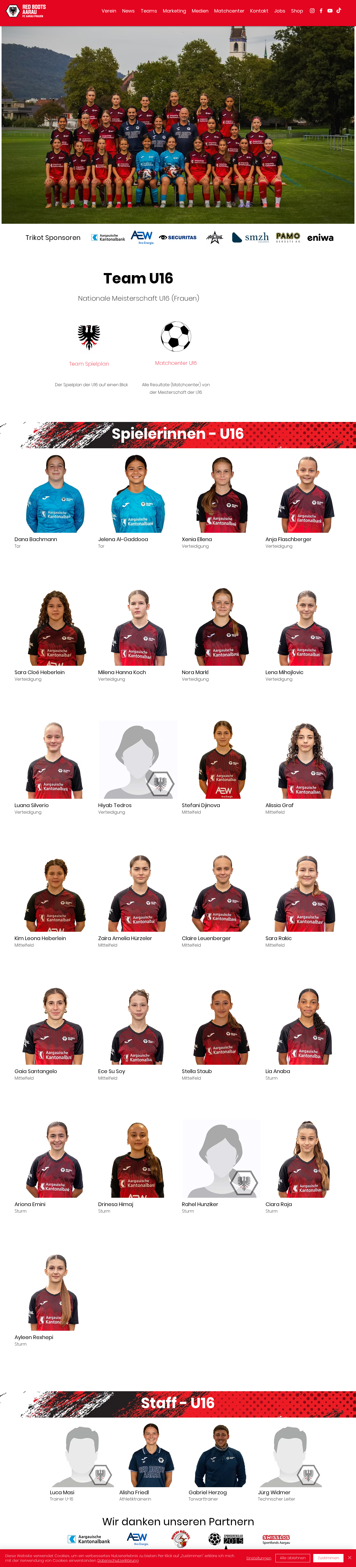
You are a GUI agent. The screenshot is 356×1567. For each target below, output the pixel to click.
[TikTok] (339, 11)
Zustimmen (328, 1557)
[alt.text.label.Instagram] (312, 11)
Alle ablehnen (293, 1557)
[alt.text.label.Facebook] (321, 11)
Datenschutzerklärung (118, 1560)
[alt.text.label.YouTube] (330, 11)
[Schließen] (350, 1558)
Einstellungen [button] (259, 1558)
